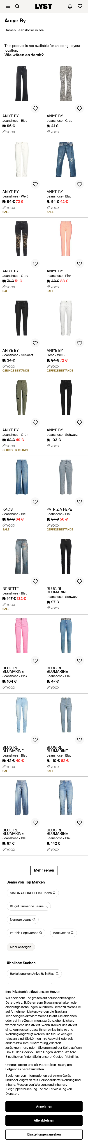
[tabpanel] (44, 468)
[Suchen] (17, 6)
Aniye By (15, 20)
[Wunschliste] (79, 6)
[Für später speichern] (35, 108)
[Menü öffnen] (8, 6)
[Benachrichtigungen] (69, 6)
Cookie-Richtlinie (65, 1057)
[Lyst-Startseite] (43, 6)
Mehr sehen (44, 870)
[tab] (24, 57)
